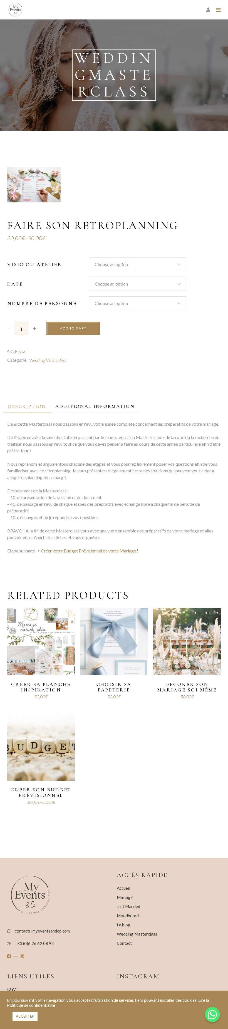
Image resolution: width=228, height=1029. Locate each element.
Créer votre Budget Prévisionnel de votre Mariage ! (89, 550)
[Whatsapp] (212, 1014)
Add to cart (73, 328)
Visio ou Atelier (34, 264)
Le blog (123, 924)
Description (27, 406)
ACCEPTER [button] (25, 1016)
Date (15, 284)
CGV (11, 989)
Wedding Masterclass (47, 360)
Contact (124, 943)
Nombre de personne (42, 303)
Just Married (128, 906)
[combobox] (137, 264)
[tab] (27, 406)
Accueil (123, 888)
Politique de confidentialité (31, 1005)
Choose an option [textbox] (111, 264)
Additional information (95, 406)
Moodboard (128, 915)
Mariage (125, 897)
